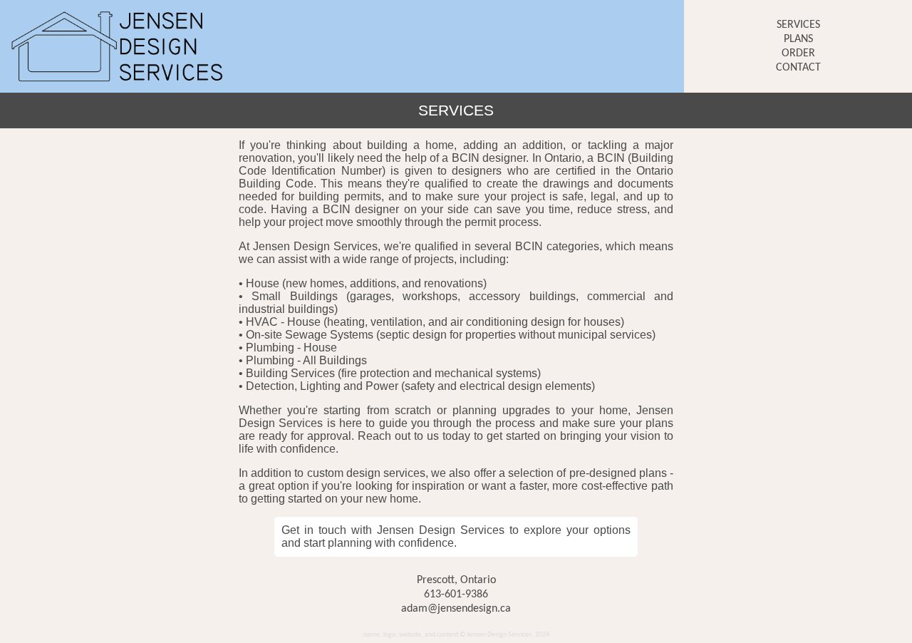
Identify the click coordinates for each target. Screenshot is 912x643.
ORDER (798, 53)
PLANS (798, 39)
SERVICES (798, 25)
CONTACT (798, 67)
